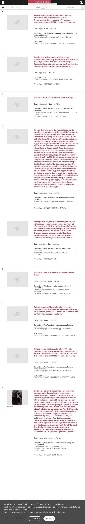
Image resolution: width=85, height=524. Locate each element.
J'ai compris (49, 518)
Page (38, 7)
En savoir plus (35, 518)
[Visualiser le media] (17, 397)
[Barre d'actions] (83, 7)
